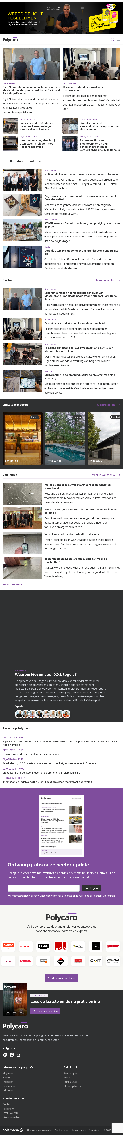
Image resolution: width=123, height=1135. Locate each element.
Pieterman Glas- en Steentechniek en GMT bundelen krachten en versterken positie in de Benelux (100, 145)
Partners (7, 1077)
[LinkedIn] (5, 1054)
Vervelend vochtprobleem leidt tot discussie (72, 534)
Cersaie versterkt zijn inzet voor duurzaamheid (74, 323)
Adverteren (9, 1108)
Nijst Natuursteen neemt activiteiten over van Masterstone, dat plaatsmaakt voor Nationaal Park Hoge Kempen (31, 90)
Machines (48, 371)
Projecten (8, 1081)
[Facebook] (12, 1055)
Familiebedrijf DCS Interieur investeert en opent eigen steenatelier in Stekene (37, 126)
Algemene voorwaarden (39, 1130)
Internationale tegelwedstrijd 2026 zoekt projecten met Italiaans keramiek (38, 143)
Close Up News (72, 1086)
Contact (7, 1104)
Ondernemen (9, 83)
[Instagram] (18, 1054)
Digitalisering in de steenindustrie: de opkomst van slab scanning (99, 126)
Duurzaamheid (70, 83)
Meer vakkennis (13, 584)
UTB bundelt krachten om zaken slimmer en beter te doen (81, 174)
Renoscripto (70, 1073)
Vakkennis (8, 1090)
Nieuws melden (11, 1117)
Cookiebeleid (62, 1130)
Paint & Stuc (70, 1081)
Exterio (67, 1077)
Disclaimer (94, 1130)
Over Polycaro (11, 1112)
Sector (47, 247)
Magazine (8, 1073)
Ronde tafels (10, 1086)
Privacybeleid (79, 1130)
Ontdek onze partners (61, 978)
